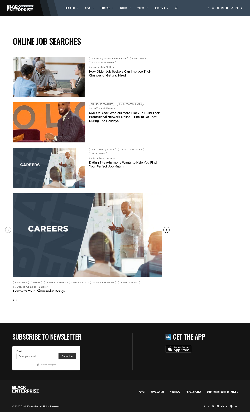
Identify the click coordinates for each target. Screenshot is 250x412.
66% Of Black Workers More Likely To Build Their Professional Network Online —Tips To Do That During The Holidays (124, 117)
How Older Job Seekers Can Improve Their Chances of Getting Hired (120, 73)
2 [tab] (16, 300)
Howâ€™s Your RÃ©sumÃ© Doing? (39, 291)
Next (166, 230)
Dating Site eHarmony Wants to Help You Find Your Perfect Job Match (123, 164)
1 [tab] (13, 300)
